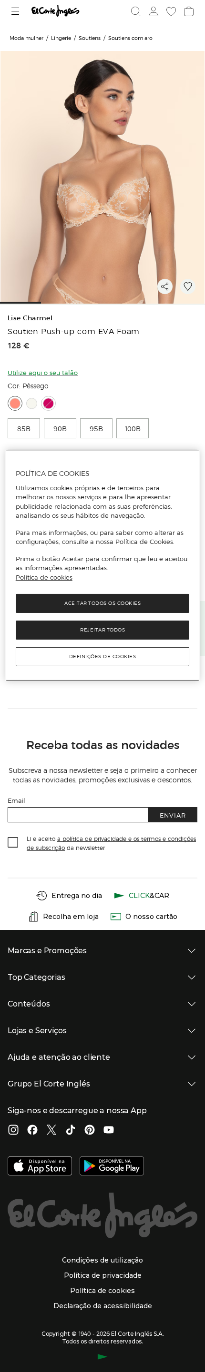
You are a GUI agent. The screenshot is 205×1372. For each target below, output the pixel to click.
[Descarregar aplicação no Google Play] (112, 1166)
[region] (102, 565)
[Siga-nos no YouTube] (108, 1130)
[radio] (15, 403)
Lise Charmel (30, 318)
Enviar (173, 814)
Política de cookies (44, 577)
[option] (24, 428)
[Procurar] (136, 11)
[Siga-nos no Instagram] (13, 1130)
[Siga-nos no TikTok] (70, 1130)
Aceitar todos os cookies (102, 603)
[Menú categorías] (16, 11)
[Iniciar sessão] (152, 11)
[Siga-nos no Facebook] (32, 1130)
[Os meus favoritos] (170, 11)
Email (16, 800)
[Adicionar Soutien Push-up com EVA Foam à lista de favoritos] (187, 286)
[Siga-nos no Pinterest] (89, 1130)
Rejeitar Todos (102, 630)
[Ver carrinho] (188, 11)
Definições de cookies (102, 656)
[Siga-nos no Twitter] (51, 1130)
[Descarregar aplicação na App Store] (40, 1166)
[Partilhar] (165, 286)
